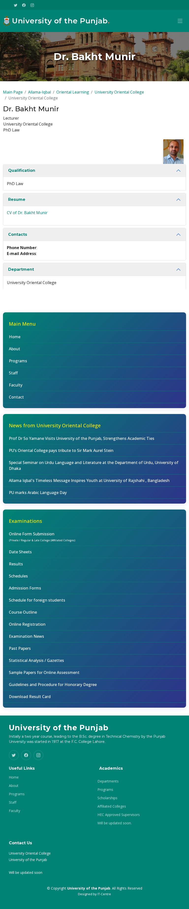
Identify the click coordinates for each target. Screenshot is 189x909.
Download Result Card (30, 696)
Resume (16, 199)
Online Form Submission (42, 536)
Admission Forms (25, 588)
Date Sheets (20, 552)
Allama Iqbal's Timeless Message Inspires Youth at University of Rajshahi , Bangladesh (89, 480)
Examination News (26, 636)
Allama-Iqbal (39, 92)
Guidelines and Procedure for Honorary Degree (53, 684)
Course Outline (23, 612)
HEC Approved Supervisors (118, 814)
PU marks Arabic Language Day (38, 492)
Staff (13, 373)
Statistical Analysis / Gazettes (36, 660)
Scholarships (107, 798)
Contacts (17, 234)
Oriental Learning (72, 92)
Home (14, 336)
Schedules (18, 576)
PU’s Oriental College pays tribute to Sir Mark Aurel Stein (61, 450)
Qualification (21, 170)
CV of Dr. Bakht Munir (27, 212)
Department (21, 269)
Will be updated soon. (114, 823)
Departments (108, 781)
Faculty (15, 385)
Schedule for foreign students (37, 600)
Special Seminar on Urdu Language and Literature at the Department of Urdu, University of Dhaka (93, 465)
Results (16, 564)
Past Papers (20, 648)
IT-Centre (104, 894)
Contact (16, 397)
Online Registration (27, 624)
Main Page (13, 92)
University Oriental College (119, 92)
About (14, 348)
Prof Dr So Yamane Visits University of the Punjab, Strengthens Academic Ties (81, 438)
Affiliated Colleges (111, 806)
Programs (18, 361)
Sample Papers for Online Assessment (44, 672)
